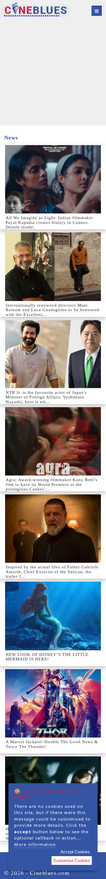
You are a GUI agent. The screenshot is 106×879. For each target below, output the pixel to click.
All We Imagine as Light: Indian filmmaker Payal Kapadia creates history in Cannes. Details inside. (49, 222)
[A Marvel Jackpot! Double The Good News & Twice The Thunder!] (53, 703)
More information (35, 844)
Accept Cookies (75, 851)
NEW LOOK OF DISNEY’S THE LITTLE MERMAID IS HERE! (47, 657)
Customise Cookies (71, 860)
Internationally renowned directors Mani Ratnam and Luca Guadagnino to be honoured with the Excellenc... (52, 310)
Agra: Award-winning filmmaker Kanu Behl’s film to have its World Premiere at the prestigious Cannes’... (52, 484)
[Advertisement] (53, 73)
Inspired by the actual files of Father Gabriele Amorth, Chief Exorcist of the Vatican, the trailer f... (52, 572)
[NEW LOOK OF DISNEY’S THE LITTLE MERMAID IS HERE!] (53, 616)
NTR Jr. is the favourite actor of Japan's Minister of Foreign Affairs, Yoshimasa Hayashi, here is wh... (46, 397)
